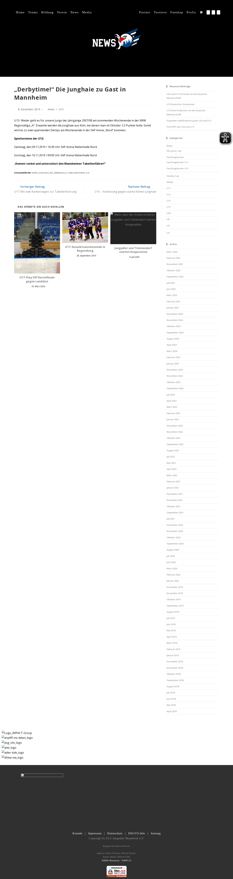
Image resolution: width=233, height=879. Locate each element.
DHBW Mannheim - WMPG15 (116, 860)
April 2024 (172, 344)
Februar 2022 (173, 481)
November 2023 (175, 375)
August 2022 (173, 450)
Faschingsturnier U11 (177, 162)
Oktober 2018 (173, 673)
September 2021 (175, 512)
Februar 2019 (173, 649)
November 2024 (175, 320)
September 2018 (175, 680)
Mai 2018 (171, 705)
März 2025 (172, 295)
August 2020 (173, 549)
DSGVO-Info (136, 833)
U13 (61, 109)
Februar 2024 (173, 357)
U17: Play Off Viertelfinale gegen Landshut (37, 279)
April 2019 (172, 636)
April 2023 (172, 400)
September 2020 (175, 543)
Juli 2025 (171, 282)
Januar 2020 (173, 580)
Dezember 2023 (175, 369)
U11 (169, 188)
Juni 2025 (171, 289)
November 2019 (175, 593)
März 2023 (172, 406)
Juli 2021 (171, 518)
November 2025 (175, 264)
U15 (169, 200)
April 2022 (172, 469)
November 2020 (175, 531)
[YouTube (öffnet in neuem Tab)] (218, 12)
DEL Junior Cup (174, 150)
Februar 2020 (173, 574)
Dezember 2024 (175, 313)
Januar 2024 (173, 363)
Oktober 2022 (173, 438)
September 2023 (175, 388)
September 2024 (175, 332)
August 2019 (173, 611)
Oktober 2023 (173, 382)
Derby (35, 172)
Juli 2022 (171, 456)
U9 (168, 225)
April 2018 (172, 711)
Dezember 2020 (175, 525)
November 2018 (175, 667)
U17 (169, 206)
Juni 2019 (171, 624)
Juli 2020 (171, 556)
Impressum (94, 833)
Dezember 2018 (175, 661)
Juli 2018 (171, 692)
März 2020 (172, 568)
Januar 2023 (173, 419)
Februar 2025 (173, 301)
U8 (168, 219)
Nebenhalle (60, 172)
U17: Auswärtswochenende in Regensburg (85, 249)
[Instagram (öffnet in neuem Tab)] (213, 12)
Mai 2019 (171, 630)
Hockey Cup (173, 175)
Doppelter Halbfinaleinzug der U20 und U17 (189, 120)
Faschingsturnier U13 (177, 168)
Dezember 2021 (175, 493)
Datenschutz (114, 833)
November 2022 (175, 431)
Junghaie (44, 172)
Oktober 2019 (173, 599)
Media (170, 182)
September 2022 (175, 444)
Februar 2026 (173, 258)
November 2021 (175, 500)
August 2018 (173, 686)
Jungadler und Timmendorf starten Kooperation (133, 250)
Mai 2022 (171, 462)
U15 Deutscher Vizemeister (181, 104)
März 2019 (172, 642)
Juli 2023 (171, 394)
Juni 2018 (171, 698)
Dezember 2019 (175, 587)
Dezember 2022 (175, 425)
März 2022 (172, 475)
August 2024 (173, 338)
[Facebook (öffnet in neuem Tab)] (208, 12)
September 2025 (175, 276)
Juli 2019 (171, 618)
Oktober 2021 (173, 506)
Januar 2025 (173, 307)
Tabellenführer (76, 172)
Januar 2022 (173, 487)
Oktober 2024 (173, 326)
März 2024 (172, 351)
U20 (169, 213)
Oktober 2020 (173, 537)
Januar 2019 (173, 655)
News (51, 109)
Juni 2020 (171, 562)
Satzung (156, 833)
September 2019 (175, 605)
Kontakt (77, 833)
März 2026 (172, 251)
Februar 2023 (173, 413)
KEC (51, 172)
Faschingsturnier (175, 157)
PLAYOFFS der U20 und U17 (180, 126)
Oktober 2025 (173, 270)
